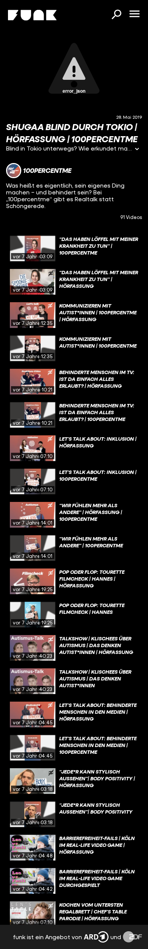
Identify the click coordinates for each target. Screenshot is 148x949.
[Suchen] (116, 15)
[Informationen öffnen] (137, 149)
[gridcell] (74, 248)
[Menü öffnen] (134, 14)
